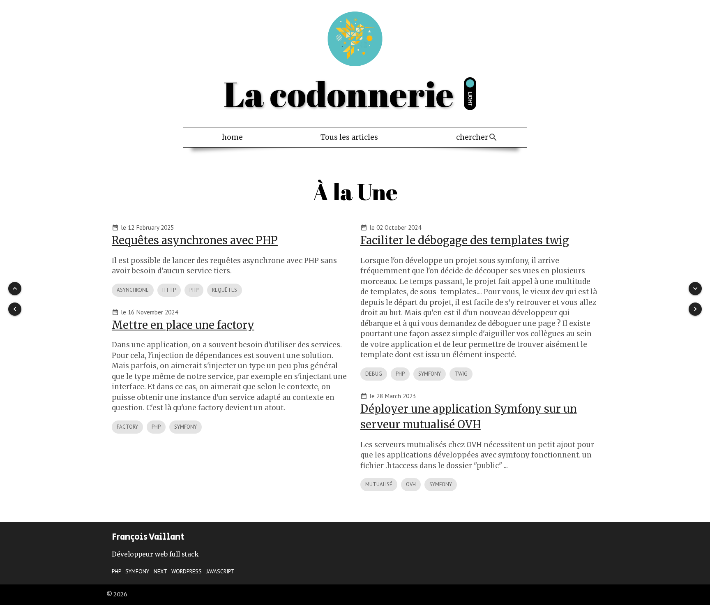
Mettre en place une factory (183, 325)
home (232, 137)
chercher (472, 137)
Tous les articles (349, 137)
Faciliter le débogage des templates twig (464, 240)
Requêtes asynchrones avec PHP (195, 240)
